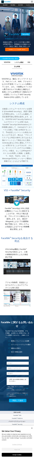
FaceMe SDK (17, 415)
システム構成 (18, 62)
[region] (17, 442)
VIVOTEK (7, 62)
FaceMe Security (17, 424)
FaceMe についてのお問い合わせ (17, 49)
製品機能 (13, 5)
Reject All (17, 449)
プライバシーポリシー (19, 394)
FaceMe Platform (17, 418)
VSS (29, 62)
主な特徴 (17, 66)
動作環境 (20, 5)
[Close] (32, 428)
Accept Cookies (17, 455)
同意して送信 (17, 400)
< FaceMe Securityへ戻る (10, 58)
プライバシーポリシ (17, 388)
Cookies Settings (17, 444)
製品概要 (5, 5)
